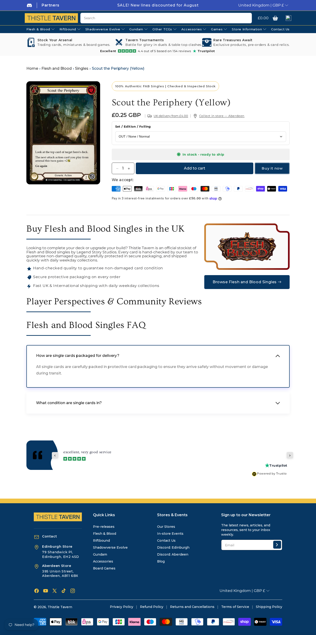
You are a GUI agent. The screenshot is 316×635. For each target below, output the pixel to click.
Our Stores (166, 527)
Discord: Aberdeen (172, 554)
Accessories (103, 561)
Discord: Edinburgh (173, 547)
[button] (275, 18)
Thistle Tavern (60, 607)
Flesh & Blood (104, 533)
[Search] (247, 18)
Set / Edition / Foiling (133, 127)
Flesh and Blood (56, 68)
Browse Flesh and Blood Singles (245, 282)
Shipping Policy (269, 607)
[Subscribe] (277, 545)
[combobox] (166, 18)
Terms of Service (235, 607)
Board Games (104, 568)
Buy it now (272, 168)
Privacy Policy (121, 607)
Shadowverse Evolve (110, 547)
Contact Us (166, 540)
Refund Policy (151, 607)
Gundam (100, 554)
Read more (281, 454)
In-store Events (170, 533)
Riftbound (101, 540)
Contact (49, 536)
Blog (161, 561)
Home (32, 68)
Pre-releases (104, 527)
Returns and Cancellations (192, 607)
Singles (81, 68)
